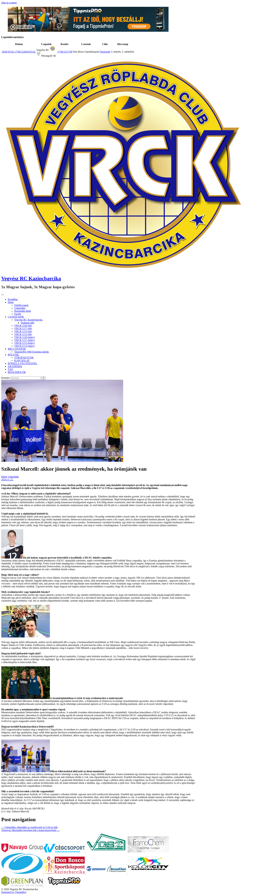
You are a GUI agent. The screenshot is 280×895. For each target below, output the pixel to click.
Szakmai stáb (27, 322)
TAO (10, 369)
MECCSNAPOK (17, 348)
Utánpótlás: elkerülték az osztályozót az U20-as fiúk (29, 827)
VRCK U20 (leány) (24, 337)
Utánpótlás (19, 308)
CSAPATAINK (16, 316)
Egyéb (17, 314)
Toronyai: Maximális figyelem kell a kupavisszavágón (30, 830)
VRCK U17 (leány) (24, 340)
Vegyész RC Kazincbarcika (31, 278)
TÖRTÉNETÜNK (24, 357)
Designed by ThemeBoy (13, 892)
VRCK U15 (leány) (24, 343)
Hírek (11, 302)
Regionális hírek (22, 311)
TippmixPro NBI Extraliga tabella (31, 351)
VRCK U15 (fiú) (23, 331)
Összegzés (105, 51)
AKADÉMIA (15, 366)
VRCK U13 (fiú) (23, 334)
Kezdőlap (13, 299)
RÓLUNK (13, 354)
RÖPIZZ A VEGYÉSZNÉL (22, 363)
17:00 (64, 51)
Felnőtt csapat (21, 305)
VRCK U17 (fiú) (23, 328)
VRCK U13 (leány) (24, 346)
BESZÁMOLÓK (17, 372)
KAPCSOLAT (22, 360)
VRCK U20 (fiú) (23, 325)
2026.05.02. (19, 51)
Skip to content (9, 2)
